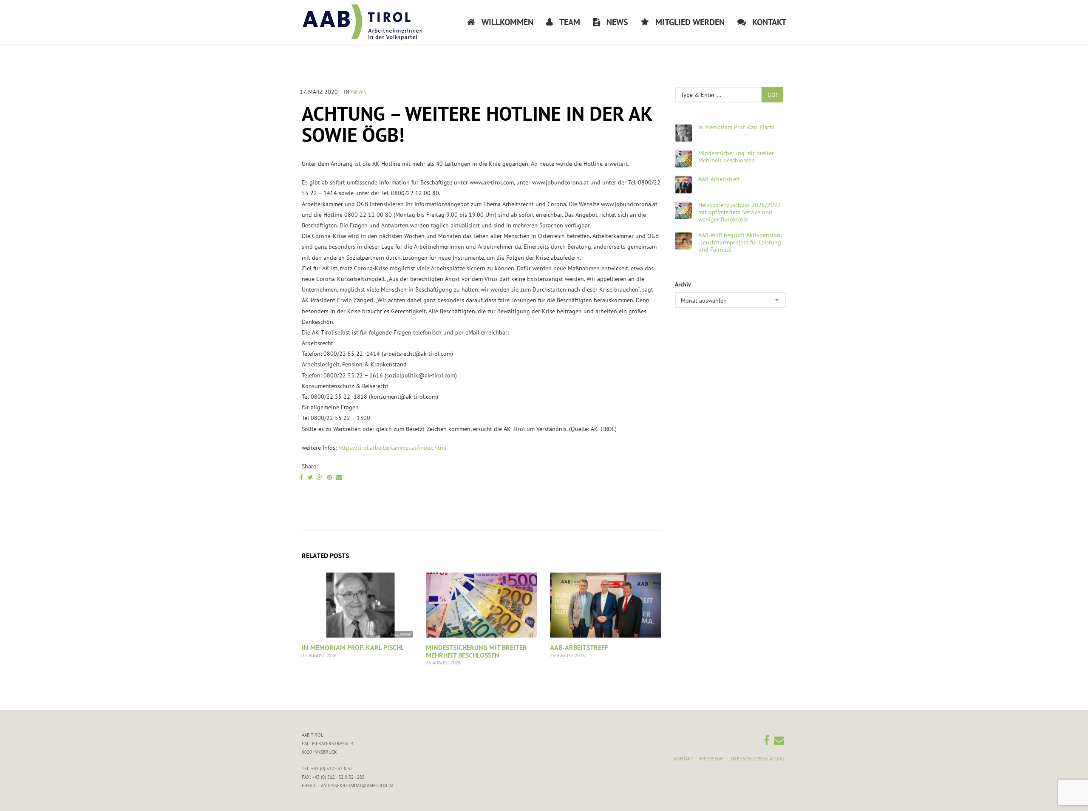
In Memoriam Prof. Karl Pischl (353, 647)
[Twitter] (310, 477)
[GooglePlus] (320, 477)
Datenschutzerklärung (756, 759)
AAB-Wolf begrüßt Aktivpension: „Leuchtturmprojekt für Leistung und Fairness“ (740, 242)
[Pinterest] (329, 477)
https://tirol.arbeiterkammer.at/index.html (392, 447)
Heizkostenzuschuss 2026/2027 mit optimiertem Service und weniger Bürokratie (739, 212)
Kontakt (683, 759)
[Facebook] (301, 477)
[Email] (339, 477)
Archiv (683, 284)
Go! (772, 95)
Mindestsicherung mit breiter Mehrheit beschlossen (476, 651)
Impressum (711, 759)
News (358, 92)
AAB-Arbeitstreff (579, 647)
